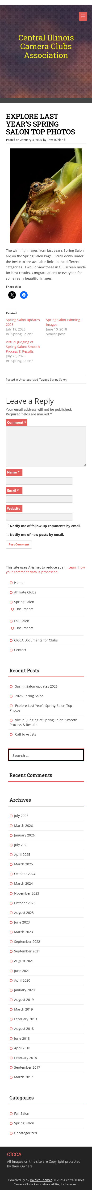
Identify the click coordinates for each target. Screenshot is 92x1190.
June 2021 (22, 970)
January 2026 (24, 835)
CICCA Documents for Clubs (36, 640)
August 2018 (24, 1028)
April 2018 (22, 1048)
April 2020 (22, 980)
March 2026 (23, 825)
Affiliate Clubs (25, 592)
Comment (16, 422)
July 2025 (21, 845)
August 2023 (24, 912)
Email (13, 490)
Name (13, 472)
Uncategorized (28, 380)
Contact (20, 650)
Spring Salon (58, 380)
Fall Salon (21, 621)
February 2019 (25, 1019)
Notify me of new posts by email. (37, 534)
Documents (24, 609)
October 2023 (24, 903)
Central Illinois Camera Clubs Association (46, 46)
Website (13, 508)
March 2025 (23, 864)
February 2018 (25, 1057)
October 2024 (24, 874)
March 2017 (23, 1077)
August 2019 (24, 999)
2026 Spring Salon (29, 696)
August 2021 (24, 961)
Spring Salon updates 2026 (36, 686)
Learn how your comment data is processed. (45, 569)
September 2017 (27, 1067)
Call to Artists (25, 734)
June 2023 (22, 922)
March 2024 (23, 883)
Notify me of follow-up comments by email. (45, 526)
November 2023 (26, 893)
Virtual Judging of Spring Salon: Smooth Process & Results (23, 347)
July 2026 (21, 815)
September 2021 (27, 951)
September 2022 (27, 941)
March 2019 (23, 1009)
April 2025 (22, 854)
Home (18, 582)
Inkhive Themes (41, 1180)
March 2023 (23, 932)
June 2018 (22, 1038)
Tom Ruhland (56, 140)
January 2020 (24, 990)
